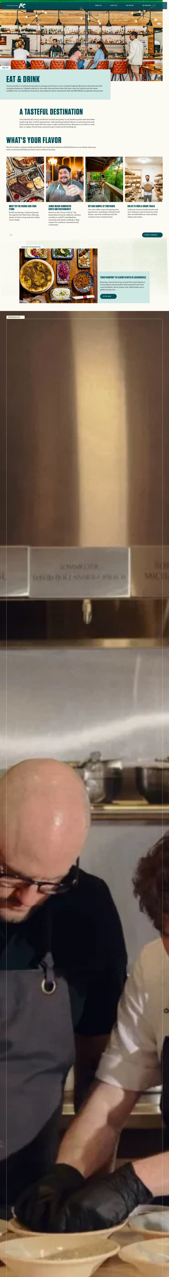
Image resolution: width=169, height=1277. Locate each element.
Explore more (106, 296)
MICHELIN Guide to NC (14, 317)
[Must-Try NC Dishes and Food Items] (25, 191)
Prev (7, 234)
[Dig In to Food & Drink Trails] (144, 190)
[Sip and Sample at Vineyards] (104, 190)
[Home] (16, 5)
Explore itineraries (150, 235)
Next (14, 234)
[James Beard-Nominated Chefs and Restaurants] (65, 194)
